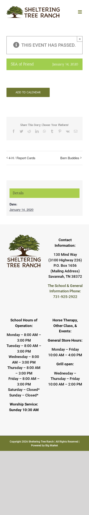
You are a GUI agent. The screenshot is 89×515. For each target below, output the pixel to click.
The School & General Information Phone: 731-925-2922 (65, 291)
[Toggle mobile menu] (80, 12)
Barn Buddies (69, 158)
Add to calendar (28, 92)
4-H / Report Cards (22, 158)
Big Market (51, 445)
